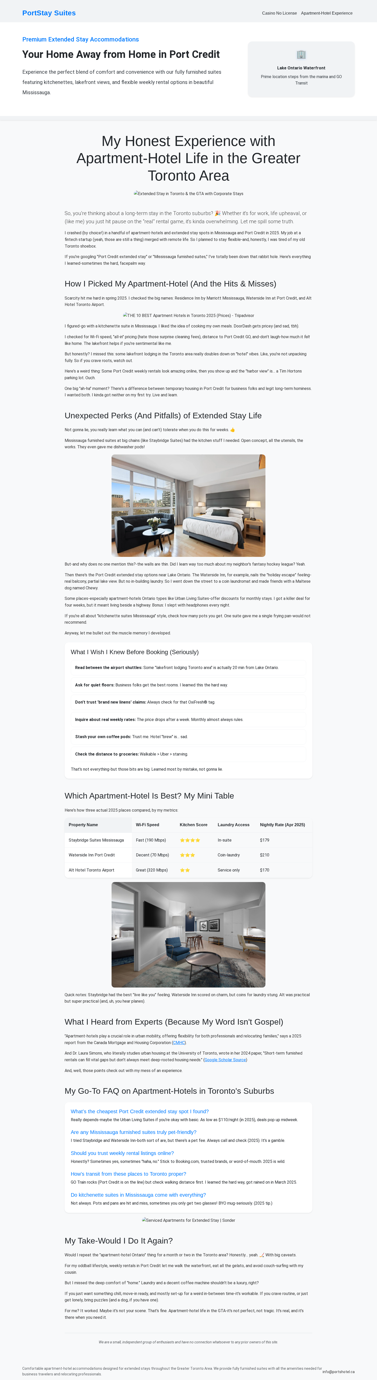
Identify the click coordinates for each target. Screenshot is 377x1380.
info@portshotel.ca (339, 1372)
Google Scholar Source (225, 1059)
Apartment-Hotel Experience (327, 13)
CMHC (179, 1042)
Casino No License (279, 13)
